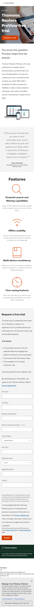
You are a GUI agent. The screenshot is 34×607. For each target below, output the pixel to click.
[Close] (32, 581)
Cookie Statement (7, 599)
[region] (17, 592)
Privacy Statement (22, 515)
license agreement (9, 386)
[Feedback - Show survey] (1, 570)
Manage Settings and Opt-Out (17, 603)
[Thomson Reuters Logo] (8, 3)
